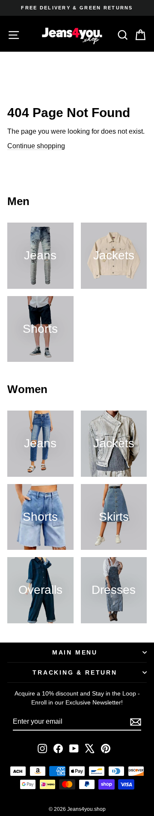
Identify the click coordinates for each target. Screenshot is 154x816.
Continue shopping (36, 146)
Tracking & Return (75, 672)
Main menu (75, 652)
